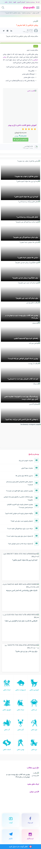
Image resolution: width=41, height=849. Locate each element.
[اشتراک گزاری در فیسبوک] (7, 30)
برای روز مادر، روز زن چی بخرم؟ (26, 651)
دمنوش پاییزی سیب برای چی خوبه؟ (22, 521)
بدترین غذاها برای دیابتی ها (24, 476)
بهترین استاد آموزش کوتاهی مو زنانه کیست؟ (23, 358)
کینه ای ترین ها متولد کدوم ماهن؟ (26, 196)
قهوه (14, 2)
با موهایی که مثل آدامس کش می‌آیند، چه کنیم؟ (21, 419)
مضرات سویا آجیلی (27, 468)
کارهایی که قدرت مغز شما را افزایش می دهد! (21, 621)
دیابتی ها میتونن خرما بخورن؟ (28, 257)
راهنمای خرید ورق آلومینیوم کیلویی (26, 338)
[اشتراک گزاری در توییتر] (3, 30)
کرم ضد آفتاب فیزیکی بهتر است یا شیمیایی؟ (23, 379)
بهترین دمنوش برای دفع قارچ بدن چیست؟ (19, 491)
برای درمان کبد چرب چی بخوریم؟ (27, 298)
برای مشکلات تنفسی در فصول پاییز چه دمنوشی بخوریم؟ (18, 498)
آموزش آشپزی (21, 2)
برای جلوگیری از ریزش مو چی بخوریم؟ (25, 278)
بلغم (6, 2)
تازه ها (38, 2)
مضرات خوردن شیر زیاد (26, 460)
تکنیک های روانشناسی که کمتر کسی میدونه (21, 590)
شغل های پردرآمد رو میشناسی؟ (27, 217)
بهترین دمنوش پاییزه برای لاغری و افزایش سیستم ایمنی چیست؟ (20, 506)
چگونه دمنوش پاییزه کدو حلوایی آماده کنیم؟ (19, 513)
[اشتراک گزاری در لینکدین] (11, 30)
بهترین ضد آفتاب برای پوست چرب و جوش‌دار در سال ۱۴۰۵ (18, 775)
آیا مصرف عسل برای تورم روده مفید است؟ (20, 536)
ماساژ (10, 2)
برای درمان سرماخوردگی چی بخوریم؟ (25, 237)
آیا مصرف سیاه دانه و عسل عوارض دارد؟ (20, 544)
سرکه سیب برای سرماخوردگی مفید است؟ (20, 528)
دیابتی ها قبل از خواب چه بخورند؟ (26, 176)
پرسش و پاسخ (30, 2)
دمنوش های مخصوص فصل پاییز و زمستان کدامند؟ (19, 483)
